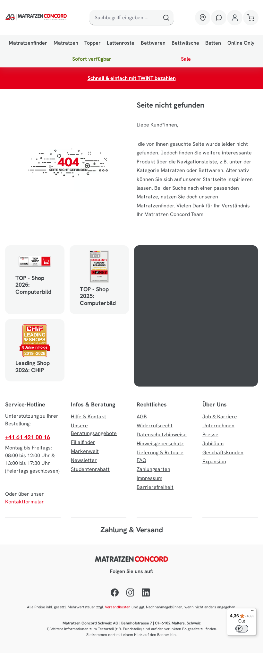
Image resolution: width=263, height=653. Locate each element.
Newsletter (84, 460)
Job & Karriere (219, 416)
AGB (142, 416)
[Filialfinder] (203, 18)
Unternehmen (218, 425)
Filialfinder (83, 442)
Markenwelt (85, 451)
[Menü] (253, 612)
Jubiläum (213, 443)
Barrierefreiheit (155, 487)
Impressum (149, 478)
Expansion (214, 461)
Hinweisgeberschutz (160, 443)
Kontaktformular (24, 501)
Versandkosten (118, 607)
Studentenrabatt (90, 469)
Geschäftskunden (222, 452)
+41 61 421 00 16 (27, 437)
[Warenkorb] (251, 18)
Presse (210, 434)
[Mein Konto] (235, 18)
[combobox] (124, 17)
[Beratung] (219, 18)
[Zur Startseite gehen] (36, 17)
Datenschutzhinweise (162, 434)
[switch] (241, 628)
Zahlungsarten (153, 469)
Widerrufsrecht (155, 425)
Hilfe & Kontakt (88, 416)
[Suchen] (166, 17)
